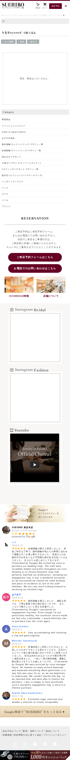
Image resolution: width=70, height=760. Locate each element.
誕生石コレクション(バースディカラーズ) (22, 175)
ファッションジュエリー (14, 126)
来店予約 (55, 6)
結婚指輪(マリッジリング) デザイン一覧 (21, 150)
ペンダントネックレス (20, 15)
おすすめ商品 (8, 138)
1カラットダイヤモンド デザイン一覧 (20, 169)
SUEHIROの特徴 (19, 296)
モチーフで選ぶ (40, 15)
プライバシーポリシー (55, 735)
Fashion (25, 747)
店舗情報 (7, 735)
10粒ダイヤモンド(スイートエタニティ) (21, 163)
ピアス (5, 194)
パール (5, 200)
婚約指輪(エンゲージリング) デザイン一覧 (22, 144)
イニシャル (55, 15)
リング (5, 188)
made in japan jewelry (14, 132)
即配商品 (6, 119)
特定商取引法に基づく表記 (28, 735)
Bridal (15, 747)
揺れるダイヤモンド (11, 157)
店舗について (51, 296)
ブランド (6, 206)
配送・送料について (33, 731)
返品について (53, 731)
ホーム (4, 15)
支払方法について (12, 731)
